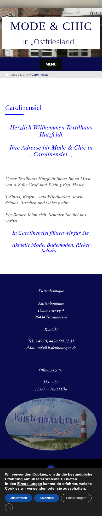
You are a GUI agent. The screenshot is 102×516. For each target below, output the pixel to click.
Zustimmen (18, 498)
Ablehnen (46, 498)
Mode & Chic (51, 26)
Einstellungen (29, 484)
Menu (51, 64)
